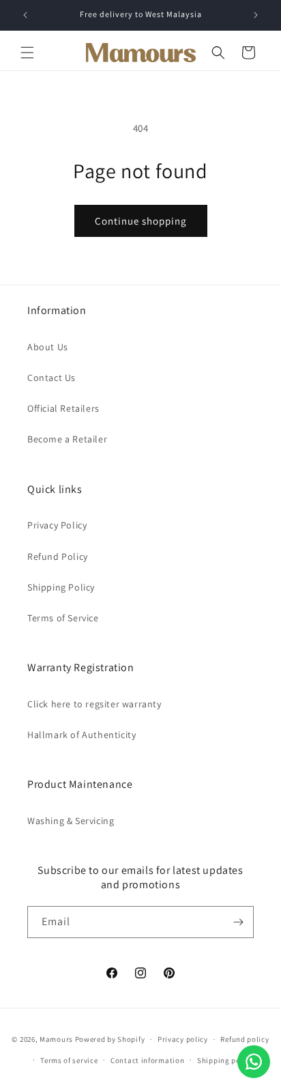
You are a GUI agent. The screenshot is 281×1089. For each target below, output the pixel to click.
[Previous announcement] (25, 15)
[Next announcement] (256, 15)
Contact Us (51, 377)
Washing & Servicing (70, 821)
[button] (27, 53)
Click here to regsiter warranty (94, 704)
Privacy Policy (57, 525)
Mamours (56, 1039)
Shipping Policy (61, 587)
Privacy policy (183, 1039)
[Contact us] (253, 1061)
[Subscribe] (238, 922)
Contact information (147, 1060)
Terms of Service (63, 618)
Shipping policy (225, 1060)
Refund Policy (57, 556)
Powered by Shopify (110, 1039)
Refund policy (244, 1039)
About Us (47, 347)
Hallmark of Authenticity (81, 735)
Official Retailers (63, 408)
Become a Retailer (67, 439)
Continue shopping (141, 220)
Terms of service (69, 1060)
